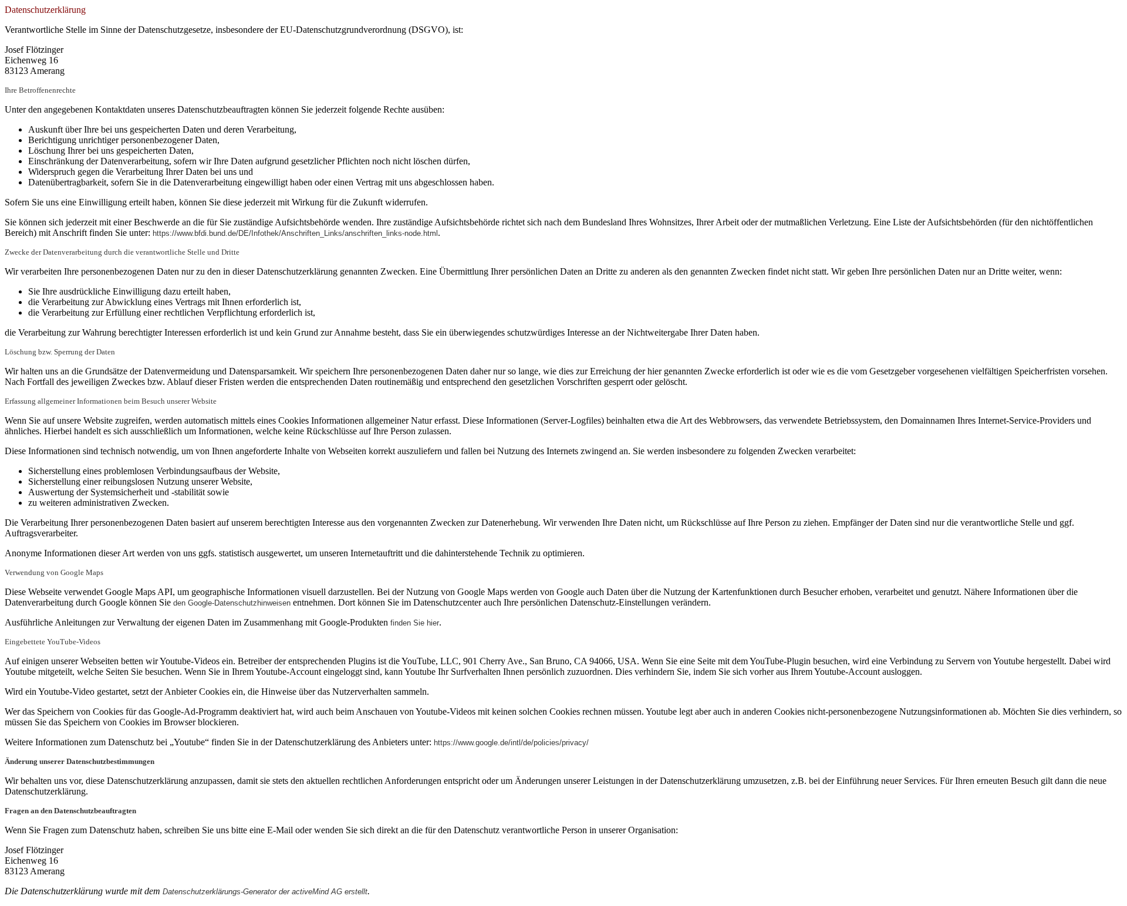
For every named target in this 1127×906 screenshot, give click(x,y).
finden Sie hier (413, 622)
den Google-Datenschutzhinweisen (232, 603)
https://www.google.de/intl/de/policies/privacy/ (511, 742)
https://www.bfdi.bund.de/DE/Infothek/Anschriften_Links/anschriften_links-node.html (295, 233)
